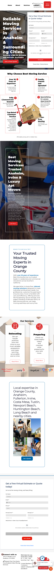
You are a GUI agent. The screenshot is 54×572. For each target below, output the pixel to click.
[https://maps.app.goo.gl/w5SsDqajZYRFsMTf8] (47, 370)
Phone (31, 31)
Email (43, 31)
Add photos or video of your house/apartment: (40, 45)
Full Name (31, 25)
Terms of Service (44, 64)
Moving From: (32, 38)
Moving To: (44, 38)
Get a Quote (27, 458)
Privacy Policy (36, 64)
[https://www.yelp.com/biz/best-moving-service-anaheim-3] (21, 370)
